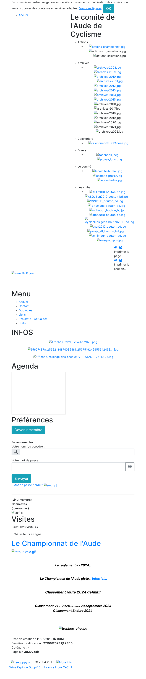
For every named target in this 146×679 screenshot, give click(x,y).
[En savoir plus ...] (66, 662)
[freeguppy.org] (22, 662)
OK (108, 8)
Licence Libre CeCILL (58, 667)
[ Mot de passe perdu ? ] (34, 485)
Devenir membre (28, 430)
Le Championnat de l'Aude (56, 543)
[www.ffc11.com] (23, 273)
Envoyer (21, 478)
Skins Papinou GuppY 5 (25, 667)
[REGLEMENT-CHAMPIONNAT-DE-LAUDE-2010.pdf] (24, 551)
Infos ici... (99, 578)
